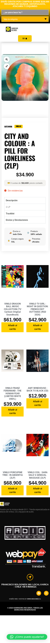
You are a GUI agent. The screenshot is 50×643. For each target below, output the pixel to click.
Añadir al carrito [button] (12, 327)
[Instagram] (46, 593)
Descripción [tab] (12, 200)
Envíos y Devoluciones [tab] (17, 220)
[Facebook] (38, 593)
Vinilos (18, 126)
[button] (44, 26)
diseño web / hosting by (25, 599)
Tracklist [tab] (10, 213)
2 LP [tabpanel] (8, 207)
